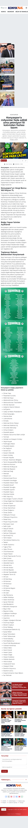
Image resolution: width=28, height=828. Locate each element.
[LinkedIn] (17, 796)
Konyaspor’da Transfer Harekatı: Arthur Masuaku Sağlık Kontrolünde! (21, 748)
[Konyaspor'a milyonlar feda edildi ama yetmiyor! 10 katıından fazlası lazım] (14, 150)
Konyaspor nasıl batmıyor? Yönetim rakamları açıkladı (20, 734)
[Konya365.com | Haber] (15, 7)
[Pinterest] (11, 796)
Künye (21, 802)
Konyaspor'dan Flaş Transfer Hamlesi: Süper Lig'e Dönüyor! (6, 734)
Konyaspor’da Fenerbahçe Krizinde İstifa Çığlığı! (20, 720)
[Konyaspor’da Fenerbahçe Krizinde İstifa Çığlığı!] (21, 714)
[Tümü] (26, 779)
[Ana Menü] (26, 7)
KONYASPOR (14, 114)
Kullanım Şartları (13, 802)
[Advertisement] (14, 28)
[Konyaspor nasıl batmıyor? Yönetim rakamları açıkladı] (21, 728)
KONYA (3, 11)
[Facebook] (6, 796)
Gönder (4, 771)
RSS (4, 809)
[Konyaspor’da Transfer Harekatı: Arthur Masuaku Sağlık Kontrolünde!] (21, 741)
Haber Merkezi (8, 164)
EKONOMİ (10, 11)
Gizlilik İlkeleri (12, 801)
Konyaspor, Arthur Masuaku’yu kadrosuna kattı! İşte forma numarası (6, 748)
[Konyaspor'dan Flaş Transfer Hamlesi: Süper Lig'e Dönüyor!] (7, 728)
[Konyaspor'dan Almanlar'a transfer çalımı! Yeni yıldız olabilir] (7, 714)
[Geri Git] (4, 8)
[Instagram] (14, 796)
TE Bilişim (18, 814)
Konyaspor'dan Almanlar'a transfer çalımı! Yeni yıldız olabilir (6, 721)
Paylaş (4, 160)
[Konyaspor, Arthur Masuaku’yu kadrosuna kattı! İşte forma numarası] (7, 741)
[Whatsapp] (22, 796)
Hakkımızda (21, 801)
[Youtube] (19, 796)
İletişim (4, 802)
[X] (9, 796)
